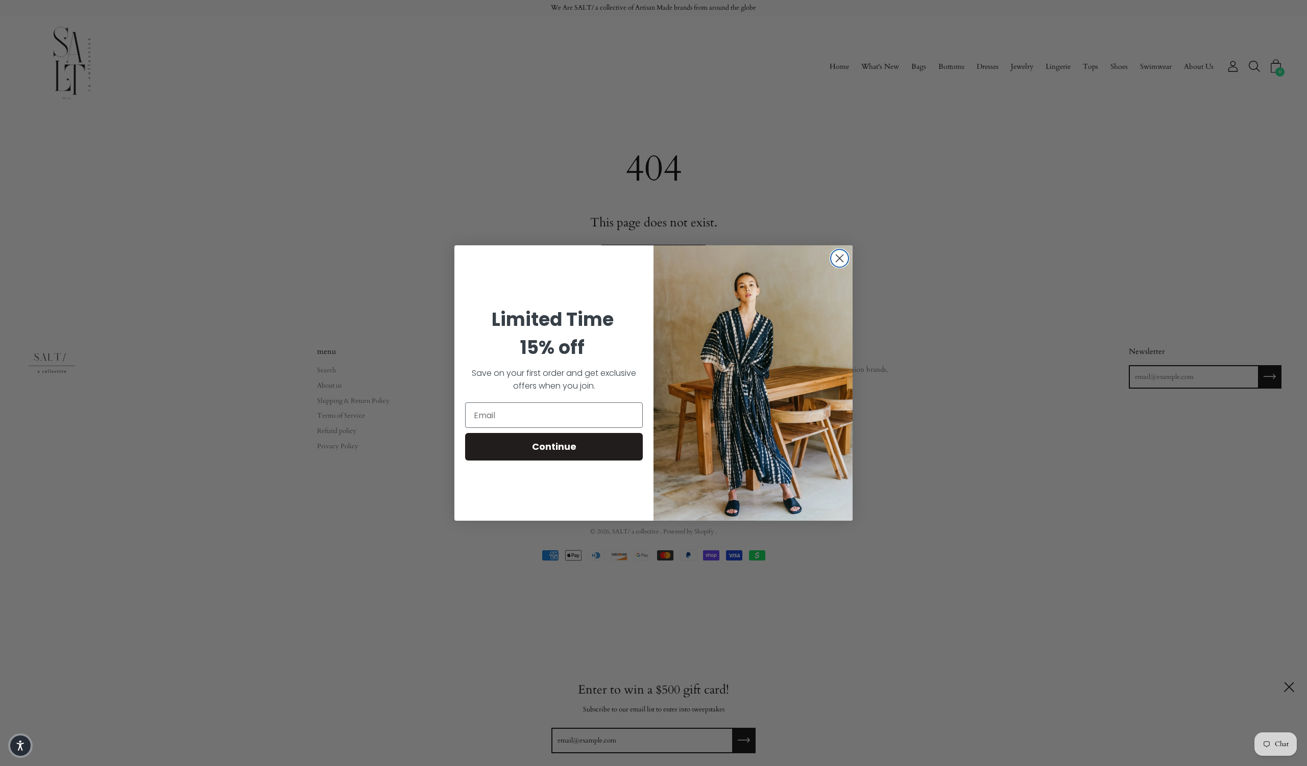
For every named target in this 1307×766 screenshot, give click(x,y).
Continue (554, 446)
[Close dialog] (840, 258)
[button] (20, 745)
